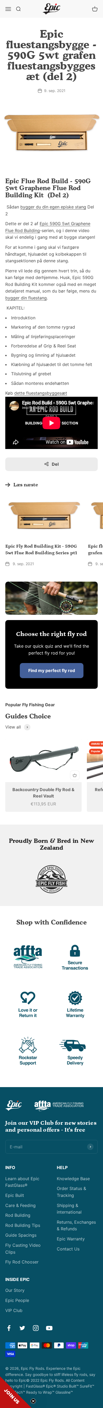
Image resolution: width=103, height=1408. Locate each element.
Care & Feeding (20, 1205)
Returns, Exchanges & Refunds (76, 1225)
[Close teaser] (33, 1401)
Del (55, 464)
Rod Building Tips (22, 1225)
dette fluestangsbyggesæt (40, 393)
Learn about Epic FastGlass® (22, 1182)
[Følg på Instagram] (35, 1328)
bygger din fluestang (26, 297)
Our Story (15, 1290)
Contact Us (68, 1249)
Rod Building (17, 1215)
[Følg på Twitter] (22, 1328)
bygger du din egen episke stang (53, 207)
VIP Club (13, 1310)
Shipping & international (69, 1209)
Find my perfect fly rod (51, 670)
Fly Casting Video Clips (23, 1249)
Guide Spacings (20, 1235)
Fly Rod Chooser (22, 1262)
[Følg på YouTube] (49, 1328)
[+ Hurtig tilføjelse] (74, 775)
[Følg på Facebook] (8, 1328)
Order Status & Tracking (71, 1192)
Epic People (17, 1300)
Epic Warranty (71, 1238)
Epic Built (14, 1195)
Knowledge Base (73, 1178)
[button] (16, 1392)
